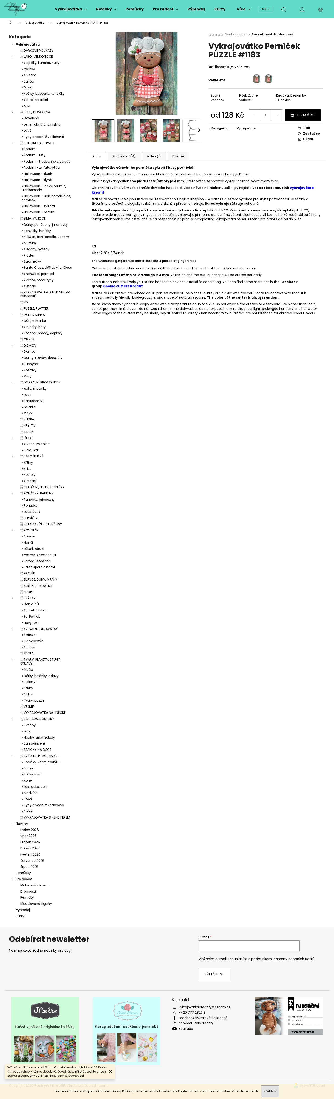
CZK (263, 9)
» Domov (29, 351)
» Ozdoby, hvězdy (35, 249)
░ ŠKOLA (27, 653)
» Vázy (26, 376)
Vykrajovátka (28, 44)
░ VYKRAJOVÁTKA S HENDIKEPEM (45, 817)
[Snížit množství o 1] (254, 115)
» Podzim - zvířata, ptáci (41, 167)
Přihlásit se (214, 974)
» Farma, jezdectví (36, 561)
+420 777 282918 (192, 1012)
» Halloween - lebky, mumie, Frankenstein (44, 188)
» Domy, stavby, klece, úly (42, 357)
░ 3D (24, 302)
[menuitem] (70, 9)
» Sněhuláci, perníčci (38, 273)
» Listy (26, 731)
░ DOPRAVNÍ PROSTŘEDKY (40, 382)
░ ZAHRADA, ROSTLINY (37, 718)
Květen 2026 (30, 854)
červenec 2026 (32, 860)
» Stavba (28, 536)
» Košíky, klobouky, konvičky (43, 93)
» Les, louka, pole (35, 786)
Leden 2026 (29, 830)
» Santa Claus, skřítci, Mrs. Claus (47, 267)
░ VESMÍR (27, 706)
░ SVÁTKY (28, 598)
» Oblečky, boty (34, 327)
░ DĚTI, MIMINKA (32, 314)
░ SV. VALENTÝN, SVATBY (39, 628)
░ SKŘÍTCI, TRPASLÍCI (36, 585)
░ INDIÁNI (27, 431)
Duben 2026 (30, 848)
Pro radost (24, 879)
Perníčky (27, 897)
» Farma (28, 768)
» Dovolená (30, 118)
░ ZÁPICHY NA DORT (36, 749)
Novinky (22, 823)
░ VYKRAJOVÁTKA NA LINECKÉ (43, 712)
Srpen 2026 (29, 866)
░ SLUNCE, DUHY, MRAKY (38, 579)
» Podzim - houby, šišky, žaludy (46, 161)
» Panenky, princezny (38, 499)
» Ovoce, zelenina (36, 444)
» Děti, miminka (34, 320)
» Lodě (26, 130)
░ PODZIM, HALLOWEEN (38, 143)
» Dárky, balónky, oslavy (40, 676)
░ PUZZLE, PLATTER (34, 308)
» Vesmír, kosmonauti (39, 555)
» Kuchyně (30, 364)
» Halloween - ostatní (38, 212)
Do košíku (305, 115)
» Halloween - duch (37, 173)
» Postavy (29, 370)
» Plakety (28, 681)
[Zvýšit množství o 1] (276, 115)
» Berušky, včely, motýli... (41, 762)
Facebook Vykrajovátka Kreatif (203, 1018)
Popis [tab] (97, 156)
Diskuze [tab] (178, 156)
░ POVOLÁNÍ (29, 530)
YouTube (186, 1028)
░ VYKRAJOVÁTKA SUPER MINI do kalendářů (45, 294)
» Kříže (26, 468)
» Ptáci (27, 799)
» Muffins (29, 243)
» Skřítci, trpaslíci (35, 99)
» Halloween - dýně (37, 179)
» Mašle (27, 669)
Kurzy (20, 916)
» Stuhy (27, 688)
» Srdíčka (28, 635)
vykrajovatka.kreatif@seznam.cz (204, 1007)
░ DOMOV (28, 345)
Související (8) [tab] (123, 156)
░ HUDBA (27, 419)
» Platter (28, 255)
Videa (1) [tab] (154, 156)
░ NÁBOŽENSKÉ (31, 456)
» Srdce (27, 694)
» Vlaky (27, 413)
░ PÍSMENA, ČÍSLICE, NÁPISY (41, 524)
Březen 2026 (30, 842)
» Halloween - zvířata (38, 206)
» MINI (26, 106)
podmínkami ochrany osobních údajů (282, 958)
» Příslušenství (33, 401)
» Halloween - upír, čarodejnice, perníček (46, 198)
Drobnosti (28, 891)
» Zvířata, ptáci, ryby (37, 280)
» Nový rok (29, 622)
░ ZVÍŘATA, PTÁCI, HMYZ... (40, 756)
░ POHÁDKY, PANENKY (37, 493)
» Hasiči (27, 542)
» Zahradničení (33, 743)
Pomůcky (23, 873)
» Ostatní (29, 286)
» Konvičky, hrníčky (36, 230)
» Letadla (29, 407)
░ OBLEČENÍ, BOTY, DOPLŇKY (42, 487)
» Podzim (29, 149)
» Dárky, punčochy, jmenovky (45, 224)
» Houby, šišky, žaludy (38, 737)
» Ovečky (29, 75)
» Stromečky (31, 261)
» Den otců (30, 604)
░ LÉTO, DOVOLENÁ (35, 112)
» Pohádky (29, 505)
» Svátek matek (34, 610)
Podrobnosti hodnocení (272, 34)
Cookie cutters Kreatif (123, 286)
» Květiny (29, 725)
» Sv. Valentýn (32, 641)
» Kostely (28, 474)
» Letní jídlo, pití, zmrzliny (41, 124)
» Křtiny (27, 462)
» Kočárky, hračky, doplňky (42, 333)
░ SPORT (27, 592)
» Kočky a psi (31, 774)
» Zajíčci (28, 81)
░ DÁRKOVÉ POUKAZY (36, 50)
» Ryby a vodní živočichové (43, 136)
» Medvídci (30, 793)
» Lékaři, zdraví (33, 548)
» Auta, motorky (34, 388)
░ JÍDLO (26, 438)
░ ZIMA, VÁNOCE (33, 218)
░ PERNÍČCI (29, 518)
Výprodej (23, 910)
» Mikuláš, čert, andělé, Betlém (45, 236)
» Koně (27, 780)
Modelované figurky (36, 903)
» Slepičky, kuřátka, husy (40, 62)
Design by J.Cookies (291, 97)
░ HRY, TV (27, 425)
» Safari (27, 811)
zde (255, 1091)
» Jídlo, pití (30, 450)
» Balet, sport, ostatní (38, 567)
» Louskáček (31, 511)
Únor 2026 (28, 836)
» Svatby (28, 647)
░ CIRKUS (27, 339)
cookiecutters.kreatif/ (196, 1023)
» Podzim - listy (33, 155)
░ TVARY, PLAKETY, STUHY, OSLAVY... (40, 661)
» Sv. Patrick (31, 616)
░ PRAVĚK (27, 573)
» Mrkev (27, 87)
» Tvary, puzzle (33, 700)
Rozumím (270, 1091)
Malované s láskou (35, 885)
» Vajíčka (28, 69)
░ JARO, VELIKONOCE (36, 56)
